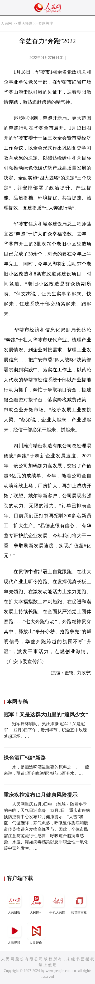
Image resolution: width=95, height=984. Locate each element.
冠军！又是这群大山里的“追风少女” (46, 714)
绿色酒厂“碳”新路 (25, 758)
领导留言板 (79, 912)
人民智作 (35, 943)
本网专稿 (17, 701)
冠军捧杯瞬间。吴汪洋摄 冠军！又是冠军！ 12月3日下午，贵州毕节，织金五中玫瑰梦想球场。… (45, 730)
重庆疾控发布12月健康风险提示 (41, 795)
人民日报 (14, 912)
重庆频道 (25, 23)
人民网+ (35, 912)
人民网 (6, 23)
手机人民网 (57, 912)
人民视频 (14, 943)
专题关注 (45, 23)
